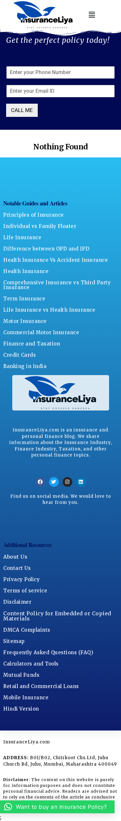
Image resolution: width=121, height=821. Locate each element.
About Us (15, 556)
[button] (91, 15)
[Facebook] (40, 482)
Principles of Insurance (33, 215)
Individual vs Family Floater (39, 226)
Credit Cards (19, 355)
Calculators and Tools (31, 664)
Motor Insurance (25, 321)
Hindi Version (21, 709)
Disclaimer (17, 602)
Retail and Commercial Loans (41, 686)
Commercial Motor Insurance (41, 332)
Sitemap (14, 641)
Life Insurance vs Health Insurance (49, 310)
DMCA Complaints (26, 630)
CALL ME (22, 110)
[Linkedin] (81, 482)
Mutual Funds (21, 675)
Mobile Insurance (25, 697)
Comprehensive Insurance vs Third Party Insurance (57, 284)
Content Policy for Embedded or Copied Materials (57, 616)
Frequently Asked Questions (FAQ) (48, 652)
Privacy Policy (21, 579)
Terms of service (25, 591)
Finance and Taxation (31, 344)
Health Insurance (25, 271)
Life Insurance (22, 237)
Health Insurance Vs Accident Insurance (55, 260)
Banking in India (24, 366)
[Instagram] (67, 482)
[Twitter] (54, 482)
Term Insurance (24, 299)
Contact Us (17, 568)
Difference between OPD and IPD (46, 249)
